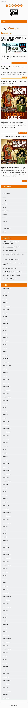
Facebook (7, 5)
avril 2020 (5, 323)
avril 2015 (5, 414)
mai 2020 (5, 320)
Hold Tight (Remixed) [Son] (9, 250)
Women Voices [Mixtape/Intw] (10, 278)
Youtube (13, 5)
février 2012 (6, 547)
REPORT (5, 221)
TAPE (4, 232)
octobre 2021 (6, 292)
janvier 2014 (6, 467)
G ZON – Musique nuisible (13, 136)
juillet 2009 (5, 656)
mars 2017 (5, 355)
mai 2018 (5, 334)
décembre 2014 (7, 428)
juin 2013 (5, 491)
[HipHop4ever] (14, 16)
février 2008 (6, 698)
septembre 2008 (7, 691)
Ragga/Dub (5, 211)
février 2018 (6, 341)
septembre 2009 (7, 649)
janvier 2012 (6, 551)
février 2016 (6, 379)
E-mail (18, 6)
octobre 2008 (6, 687)
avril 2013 (5, 498)
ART (4, 190)
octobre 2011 (6, 561)
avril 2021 (5, 302)
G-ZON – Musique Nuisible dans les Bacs (13, 82)
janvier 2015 (6, 425)
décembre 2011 (6, 554)
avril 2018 (5, 337)
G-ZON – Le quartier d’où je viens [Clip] (13, 39)
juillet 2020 (5, 313)
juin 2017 (5, 344)
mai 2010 (5, 621)
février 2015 (6, 421)
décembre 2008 (7, 680)
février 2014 (6, 463)
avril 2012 (5, 540)
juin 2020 (5, 316)
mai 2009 (5, 663)
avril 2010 (5, 624)
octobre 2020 (6, 309)
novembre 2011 (6, 558)
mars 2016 (5, 376)
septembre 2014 (7, 439)
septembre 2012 (7, 523)
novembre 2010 (7, 600)
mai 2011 (5, 579)
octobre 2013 (6, 477)
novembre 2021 (7, 288)
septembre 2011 (7, 565)
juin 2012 (5, 533)
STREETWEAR (6, 228)
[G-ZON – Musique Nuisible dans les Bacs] (14, 118)
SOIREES (5, 225)
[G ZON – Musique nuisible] (14, 163)
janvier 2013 (6, 509)
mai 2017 (5, 348)
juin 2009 (5, 659)
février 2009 (6, 673)
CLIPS (20, 63)
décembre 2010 (7, 596)
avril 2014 (5, 456)
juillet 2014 (5, 446)
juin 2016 (5, 369)
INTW (4, 207)
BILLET (4, 197)
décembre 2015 (7, 386)
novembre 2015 (7, 390)
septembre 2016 (7, 365)
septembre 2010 (7, 607)
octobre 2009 (6, 645)
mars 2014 (5, 460)
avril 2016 (5, 372)
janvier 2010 (6, 635)
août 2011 (5, 568)
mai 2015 (5, 411)
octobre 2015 (6, 393)
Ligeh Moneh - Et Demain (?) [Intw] (11, 275)
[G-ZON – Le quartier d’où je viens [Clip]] (14, 53)
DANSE (4, 204)
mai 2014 (5, 453)
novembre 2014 (7, 432)
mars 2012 (5, 544)
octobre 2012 (6, 519)
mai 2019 (5, 327)
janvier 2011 (6, 593)
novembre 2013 (7, 474)
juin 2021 (5, 295)
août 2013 (5, 484)
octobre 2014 (6, 435)
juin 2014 (5, 449)
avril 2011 (5, 582)
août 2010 (5, 610)
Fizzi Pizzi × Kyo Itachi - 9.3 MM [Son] (12, 271)
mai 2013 (5, 495)
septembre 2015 (7, 397)
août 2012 (5, 526)
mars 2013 (5, 502)
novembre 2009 (7, 642)
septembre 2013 (7, 481)
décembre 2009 (7, 638)
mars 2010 (5, 628)
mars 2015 (5, 418)
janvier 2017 (6, 358)
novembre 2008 (7, 684)
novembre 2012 (7, 516)
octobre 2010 (6, 603)
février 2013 (6, 505)
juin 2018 (5, 330)
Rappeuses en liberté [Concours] (11, 259)
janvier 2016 (6, 383)
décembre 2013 (7, 470)
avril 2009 (5, 666)
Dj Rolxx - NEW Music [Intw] (9, 268)
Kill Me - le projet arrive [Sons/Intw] (11, 247)
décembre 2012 (7, 512)
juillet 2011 (5, 572)
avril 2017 (5, 351)
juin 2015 (5, 407)
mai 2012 (5, 537)
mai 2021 (5, 299)
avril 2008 (5, 694)
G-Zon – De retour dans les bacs (13, 68)
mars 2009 (5, 670)
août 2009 (5, 652)
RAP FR (24, 63)
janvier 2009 (6, 677)
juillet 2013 (5, 488)
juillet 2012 (5, 530)
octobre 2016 (6, 362)
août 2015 (5, 400)
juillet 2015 (5, 404)
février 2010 (6, 631)
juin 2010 (5, 617)
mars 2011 (5, 586)
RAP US (5, 218)
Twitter (10, 5)
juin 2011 (5, 575)
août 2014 (5, 442)
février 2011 (6, 589)
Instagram (15, 5)
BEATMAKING (15, 63)
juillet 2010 (5, 614)
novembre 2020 (7, 306)
